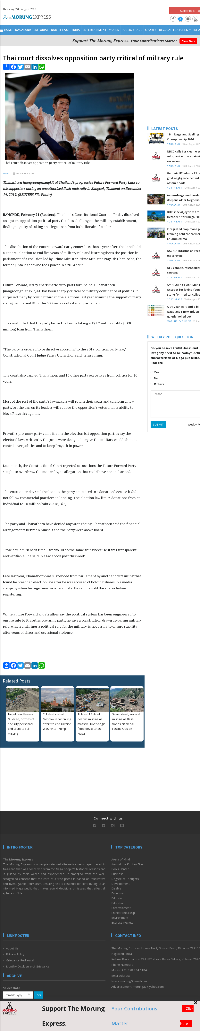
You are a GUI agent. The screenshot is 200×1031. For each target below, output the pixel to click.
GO (39, 995)
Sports (151, 29)
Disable (116, 888)
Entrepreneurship (123, 913)
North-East (60, 29)
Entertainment (95, 29)
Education (117, 903)
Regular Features (173, 29)
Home (8, 29)
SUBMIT (158, 424)
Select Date (11, 988)
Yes (156, 372)
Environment (119, 917)
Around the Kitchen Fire (127, 864)
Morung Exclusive (179, 321)
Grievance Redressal (20, 960)
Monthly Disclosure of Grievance (27, 966)
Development (120, 884)
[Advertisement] (27, 775)
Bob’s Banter (120, 869)
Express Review (122, 922)
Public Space (132, 29)
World (114, 29)
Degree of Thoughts (125, 879)
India (76, 29)
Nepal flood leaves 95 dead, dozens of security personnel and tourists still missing (21, 723)
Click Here (188, 41)
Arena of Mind (120, 859)
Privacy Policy (15, 954)
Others (158, 384)
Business (117, 874)
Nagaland (23, 29)
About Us (12, 948)
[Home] (27, 16)
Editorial (41, 29)
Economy (117, 893)
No (155, 378)
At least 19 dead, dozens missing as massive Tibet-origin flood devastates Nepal (91, 723)
